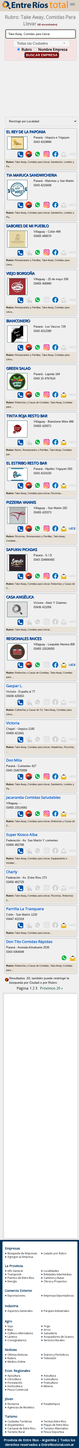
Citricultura (14, 1379)
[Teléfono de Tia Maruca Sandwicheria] (20, 207)
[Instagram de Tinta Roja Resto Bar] (46, 444)
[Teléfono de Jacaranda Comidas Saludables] (20, 816)
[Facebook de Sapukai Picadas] (55, 578)
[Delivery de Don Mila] (29, 778)
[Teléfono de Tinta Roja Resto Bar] (20, 444)
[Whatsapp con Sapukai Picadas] (37, 578)
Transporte (14, 1274)
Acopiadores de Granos (59, 1337)
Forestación (14, 1383)
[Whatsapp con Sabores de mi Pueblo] (37, 254)
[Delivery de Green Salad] (29, 396)
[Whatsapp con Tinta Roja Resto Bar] (37, 444)
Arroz (47, 1330)
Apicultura (13, 1376)
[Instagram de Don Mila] (46, 778)
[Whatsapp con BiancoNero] (37, 349)
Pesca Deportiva (54, 1432)
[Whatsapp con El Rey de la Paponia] (37, 156)
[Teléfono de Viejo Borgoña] (20, 302)
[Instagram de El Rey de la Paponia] (46, 156)
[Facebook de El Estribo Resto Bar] (55, 487)
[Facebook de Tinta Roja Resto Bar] (55, 444)
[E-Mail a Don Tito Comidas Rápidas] (72, 960)
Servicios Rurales (54, 1340)
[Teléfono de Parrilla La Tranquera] (20, 927)
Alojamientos (15, 1425)
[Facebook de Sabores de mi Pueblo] (55, 254)
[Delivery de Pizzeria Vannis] (29, 530)
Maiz (10, 1330)
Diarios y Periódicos (56, 1355)
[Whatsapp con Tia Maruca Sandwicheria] (37, 207)
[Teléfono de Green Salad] (20, 396)
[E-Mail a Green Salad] (63, 396)
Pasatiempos (52, 1404)
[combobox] (41, 43)
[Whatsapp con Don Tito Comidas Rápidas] (64, 960)
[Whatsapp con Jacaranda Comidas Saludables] (37, 816)
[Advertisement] (40, 90)
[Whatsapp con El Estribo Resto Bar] (37, 487)
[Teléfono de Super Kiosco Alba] (20, 853)
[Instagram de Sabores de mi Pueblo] (46, 254)
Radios (11, 1358)
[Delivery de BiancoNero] (29, 349)
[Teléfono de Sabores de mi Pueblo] (20, 254)
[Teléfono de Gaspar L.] (20, 704)
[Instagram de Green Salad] (46, 396)
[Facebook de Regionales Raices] (55, 667)
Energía (12, 1281)
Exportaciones (16, 1295)
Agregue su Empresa (20, 1257)
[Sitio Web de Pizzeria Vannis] (72, 530)
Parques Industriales (56, 1311)
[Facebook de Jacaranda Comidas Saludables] (55, 816)
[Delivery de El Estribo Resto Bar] (29, 487)
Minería (48, 1386)
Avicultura (50, 1376)
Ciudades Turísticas (19, 1421)
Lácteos (12, 1337)
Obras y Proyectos (55, 1281)
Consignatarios (16, 1340)
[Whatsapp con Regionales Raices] (37, 667)
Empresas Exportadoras (59, 1295)
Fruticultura (51, 1383)
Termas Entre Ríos (55, 1421)
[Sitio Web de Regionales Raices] (72, 667)
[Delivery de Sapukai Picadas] (29, 578)
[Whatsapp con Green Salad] (37, 396)
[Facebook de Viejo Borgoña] (55, 302)
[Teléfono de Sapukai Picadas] (20, 578)
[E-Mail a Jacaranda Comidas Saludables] (63, 816)
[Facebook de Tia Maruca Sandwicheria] (55, 207)
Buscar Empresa (41, 55)
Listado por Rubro (55, 1253)
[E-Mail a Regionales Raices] (63, 667)
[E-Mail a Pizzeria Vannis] (63, 530)
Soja (10, 1326)
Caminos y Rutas (54, 1278)
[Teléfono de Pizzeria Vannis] (20, 530)
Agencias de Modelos (20, 1407)
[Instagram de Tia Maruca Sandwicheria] (46, 207)
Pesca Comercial (17, 1390)
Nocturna (13, 1404)
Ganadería (50, 1333)
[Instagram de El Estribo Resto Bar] (46, 487)
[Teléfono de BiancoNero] (20, 349)
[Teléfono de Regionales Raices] (20, 667)
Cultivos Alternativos (20, 1333)
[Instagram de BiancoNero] (46, 349)
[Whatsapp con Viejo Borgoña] (37, 302)
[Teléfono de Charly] (20, 890)
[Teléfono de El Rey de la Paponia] (20, 156)
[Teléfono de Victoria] (20, 741)
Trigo (47, 1326)
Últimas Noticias (17, 1355)
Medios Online (16, 1362)
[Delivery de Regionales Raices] (29, 667)
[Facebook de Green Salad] (55, 396)
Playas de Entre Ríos (56, 1425)
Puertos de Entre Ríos (20, 1278)
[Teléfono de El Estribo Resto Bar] (20, 487)
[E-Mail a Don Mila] (63, 778)
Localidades (51, 1271)
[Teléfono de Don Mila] (20, 778)
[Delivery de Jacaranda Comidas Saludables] (29, 816)
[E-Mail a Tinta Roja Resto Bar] (63, 444)
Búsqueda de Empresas (22, 1253)
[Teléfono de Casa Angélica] (20, 624)
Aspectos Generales (19, 1311)
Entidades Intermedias (58, 1274)
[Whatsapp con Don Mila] (37, 778)
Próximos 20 (50, 988)
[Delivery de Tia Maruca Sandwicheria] (29, 207)
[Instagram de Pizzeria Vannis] (46, 530)
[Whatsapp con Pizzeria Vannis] (37, 530)
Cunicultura (51, 1379)
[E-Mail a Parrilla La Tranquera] (63, 927)
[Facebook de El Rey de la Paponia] (55, 156)
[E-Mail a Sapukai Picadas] (63, 578)
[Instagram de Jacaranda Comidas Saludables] (46, 816)
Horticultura (14, 1386)
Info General (15, 1271)
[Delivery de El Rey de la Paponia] (29, 156)
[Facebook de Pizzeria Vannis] (55, 530)
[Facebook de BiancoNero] (55, 349)
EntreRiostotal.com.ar (57, 1444)
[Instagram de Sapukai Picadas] (46, 578)
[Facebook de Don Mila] (55, 778)
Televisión (50, 1358)
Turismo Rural (16, 1432)
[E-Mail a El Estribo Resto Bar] (63, 487)
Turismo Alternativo (56, 1428)
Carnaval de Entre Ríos (21, 1428)
